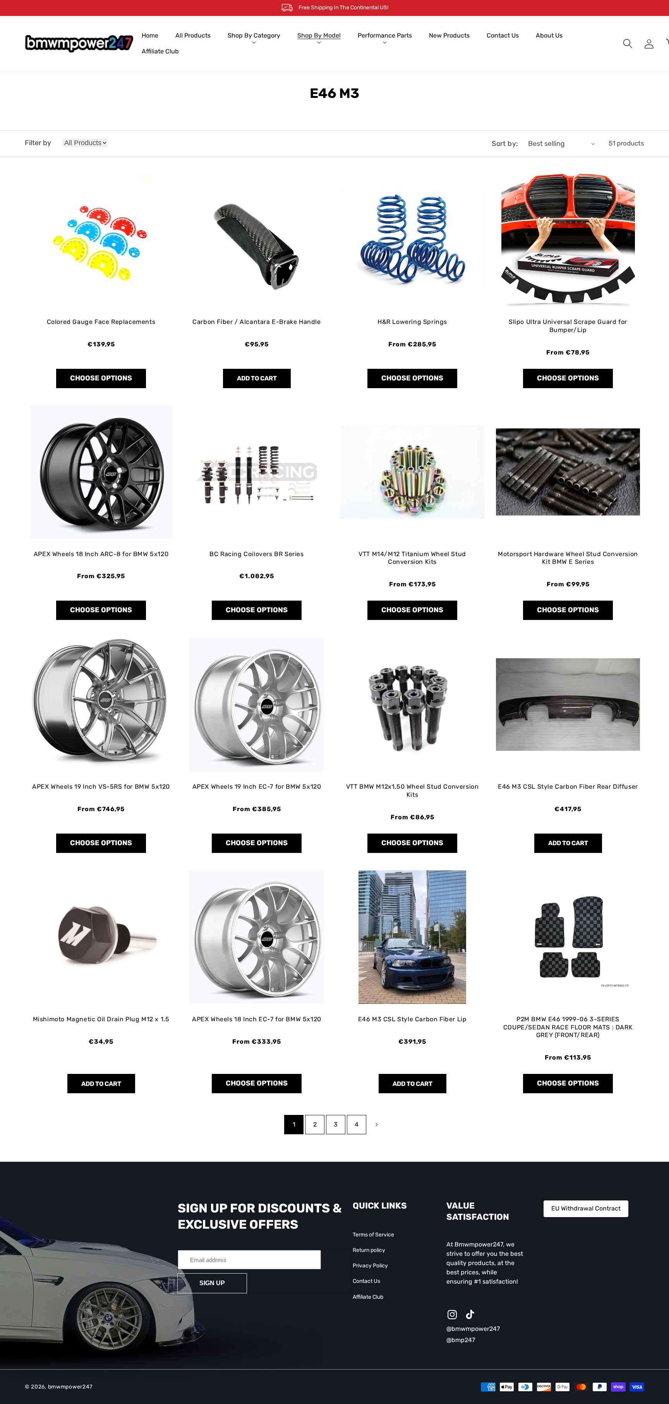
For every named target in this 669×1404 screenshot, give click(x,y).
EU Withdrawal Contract (586, 1208)
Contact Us (366, 1281)
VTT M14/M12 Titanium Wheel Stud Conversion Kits (412, 558)
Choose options (101, 378)
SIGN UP (212, 1283)
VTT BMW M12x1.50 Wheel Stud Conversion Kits (412, 790)
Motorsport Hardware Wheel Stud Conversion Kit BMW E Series (568, 558)
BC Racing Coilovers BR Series (256, 554)
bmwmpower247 (70, 1386)
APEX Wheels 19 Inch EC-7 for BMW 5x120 (256, 786)
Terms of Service (373, 1234)
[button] (254, 36)
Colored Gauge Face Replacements (101, 321)
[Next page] (376, 1124)
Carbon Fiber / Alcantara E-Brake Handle (256, 321)
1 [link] (294, 1124)
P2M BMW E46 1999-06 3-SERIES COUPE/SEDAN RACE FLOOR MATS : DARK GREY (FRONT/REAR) (568, 1027)
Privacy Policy (370, 1265)
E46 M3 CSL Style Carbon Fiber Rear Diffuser (568, 786)
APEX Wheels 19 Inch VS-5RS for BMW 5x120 (101, 786)
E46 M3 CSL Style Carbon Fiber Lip (412, 1019)
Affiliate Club (368, 1297)
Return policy (369, 1250)
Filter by (38, 143)
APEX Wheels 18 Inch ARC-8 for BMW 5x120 (101, 554)
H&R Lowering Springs (412, 321)
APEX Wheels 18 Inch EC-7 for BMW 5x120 (256, 1019)
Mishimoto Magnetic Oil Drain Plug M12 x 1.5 (101, 1019)
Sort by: (505, 143)
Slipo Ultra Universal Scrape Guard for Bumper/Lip (568, 326)
